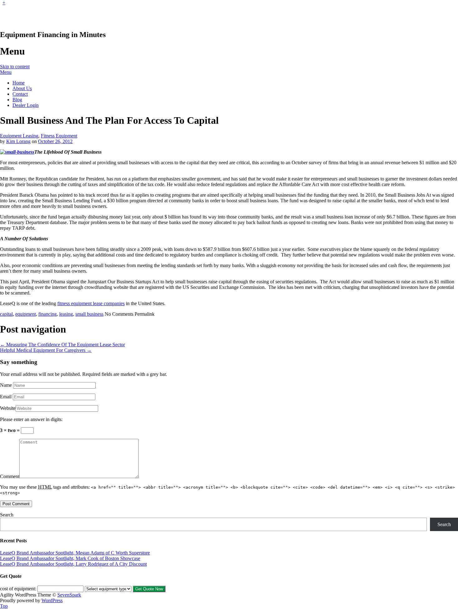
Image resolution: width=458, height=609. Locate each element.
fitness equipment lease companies (91, 303)
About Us (22, 88)
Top (4, 606)
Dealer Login (25, 105)
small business (89, 314)
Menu (6, 72)
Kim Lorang (18, 141)
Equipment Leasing (19, 135)
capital (6, 314)
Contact (20, 94)
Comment (9, 476)
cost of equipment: (18, 588)
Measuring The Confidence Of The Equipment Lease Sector (62, 344)
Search (6, 514)
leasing (66, 314)
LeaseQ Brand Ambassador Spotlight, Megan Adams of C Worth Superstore (75, 552)
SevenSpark (69, 594)
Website (8, 408)
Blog (17, 99)
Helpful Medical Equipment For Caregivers (46, 350)
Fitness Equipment (59, 135)
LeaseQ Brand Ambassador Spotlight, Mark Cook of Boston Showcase (70, 558)
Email (6, 396)
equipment (25, 314)
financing (47, 314)
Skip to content (15, 66)
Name (6, 385)
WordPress (52, 600)
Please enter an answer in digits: (31, 419)
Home (18, 82)
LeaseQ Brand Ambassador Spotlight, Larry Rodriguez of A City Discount (73, 564)
